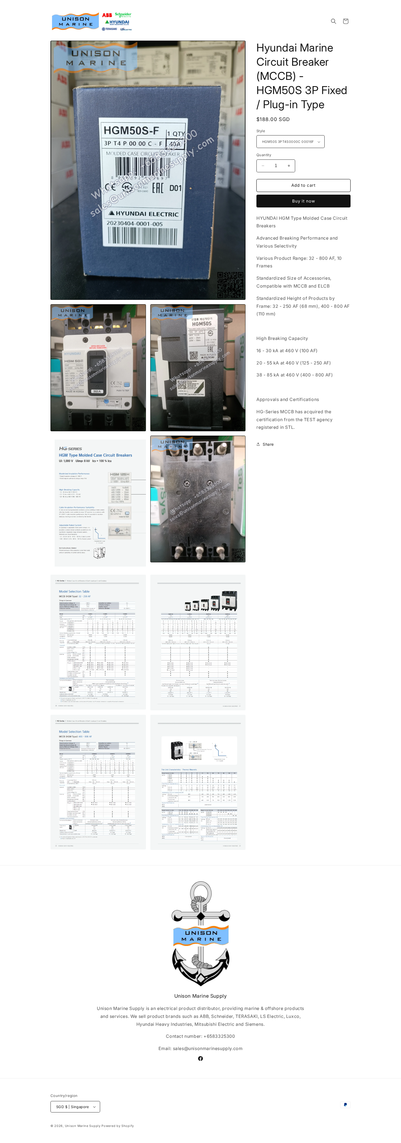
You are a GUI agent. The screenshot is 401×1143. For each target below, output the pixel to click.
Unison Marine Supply (83, 1126)
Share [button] (268, 444)
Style (260, 131)
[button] (334, 21)
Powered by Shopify (117, 1126)
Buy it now (303, 201)
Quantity (263, 155)
